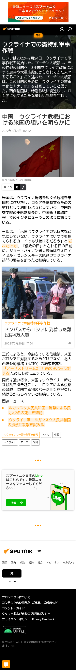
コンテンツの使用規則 (16, 603)
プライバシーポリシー (16, 619)
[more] (69, 343)
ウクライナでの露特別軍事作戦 (27, 323)
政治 (22, 562)
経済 (31, 562)
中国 (56, 434)
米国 (35, 442)
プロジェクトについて (16, 597)
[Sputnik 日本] (12, 30)
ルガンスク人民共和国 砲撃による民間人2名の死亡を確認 (39, 410)
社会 (40, 562)
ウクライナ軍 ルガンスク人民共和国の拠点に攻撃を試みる (39, 422)
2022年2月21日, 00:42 (16, 131)
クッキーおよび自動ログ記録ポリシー (26, 614)
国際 (4, 562)
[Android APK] (14, 630)
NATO (46, 434)
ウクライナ (10, 442)
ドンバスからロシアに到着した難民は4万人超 (37, 332)
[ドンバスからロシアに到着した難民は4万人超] (38, 293)
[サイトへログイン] (62, 29)
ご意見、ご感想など (45, 603)
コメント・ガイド (13, 608)
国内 (13, 562)
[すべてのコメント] (6, 664)
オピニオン (53, 562)
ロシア (24, 442)
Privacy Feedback (43, 619)
